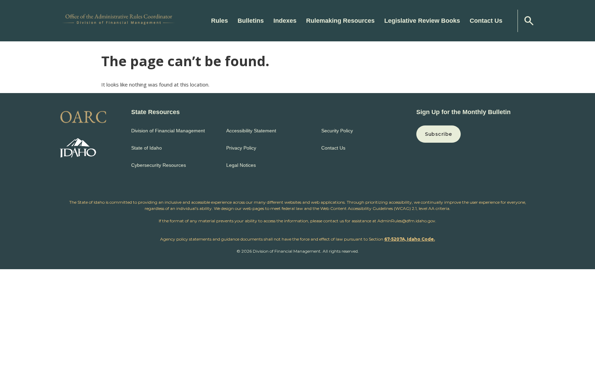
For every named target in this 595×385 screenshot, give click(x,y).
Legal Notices (241, 165)
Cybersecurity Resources (158, 165)
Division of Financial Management (168, 130)
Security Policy (337, 130)
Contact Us (486, 20)
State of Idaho (146, 148)
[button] (475, 134)
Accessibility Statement (251, 130)
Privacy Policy (241, 148)
